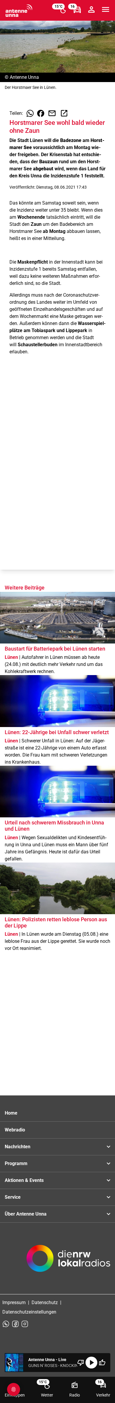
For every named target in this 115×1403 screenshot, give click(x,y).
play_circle (91, 1362)
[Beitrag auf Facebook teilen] (40, 113)
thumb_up (102, 1362)
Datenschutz (45, 1302)
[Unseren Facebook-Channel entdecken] (15, 1323)
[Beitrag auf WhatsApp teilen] (30, 113)
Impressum (14, 1302)
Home (11, 1113)
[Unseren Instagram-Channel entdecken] (24, 1323)
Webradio (15, 1130)
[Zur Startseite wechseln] (19, 10)
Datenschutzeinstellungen (29, 1312)
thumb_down (80, 1362)
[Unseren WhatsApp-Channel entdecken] (5, 1323)
